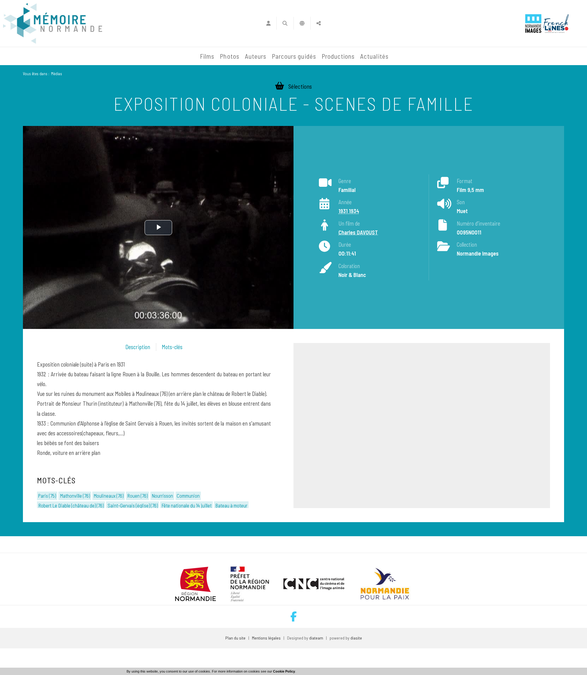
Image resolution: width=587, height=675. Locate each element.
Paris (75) (47, 495)
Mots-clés (172, 347)
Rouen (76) (137, 495)
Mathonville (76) (75, 495)
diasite (356, 637)
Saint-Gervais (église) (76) (133, 505)
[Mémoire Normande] (131, 56)
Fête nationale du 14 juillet (186, 505)
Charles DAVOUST (358, 232)
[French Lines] (556, 23)
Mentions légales (266, 637)
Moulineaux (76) (109, 495)
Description (137, 347)
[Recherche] (285, 23)
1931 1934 (348, 211)
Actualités (374, 56)
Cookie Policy (284, 671)
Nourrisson (162, 495)
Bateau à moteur (231, 505)
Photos (229, 56)
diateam (316, 637)
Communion (188, 495)
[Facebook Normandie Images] (293, 616)
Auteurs (255, 56)
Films (207, 56)
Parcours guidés (294, 56)
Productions (338, 56)
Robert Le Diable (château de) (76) (71, 505)
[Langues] (302, 23)
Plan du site (235, 637)
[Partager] (319, 23)
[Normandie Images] (533, 23)
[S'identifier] (268, 23)
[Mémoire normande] (52, 23)
